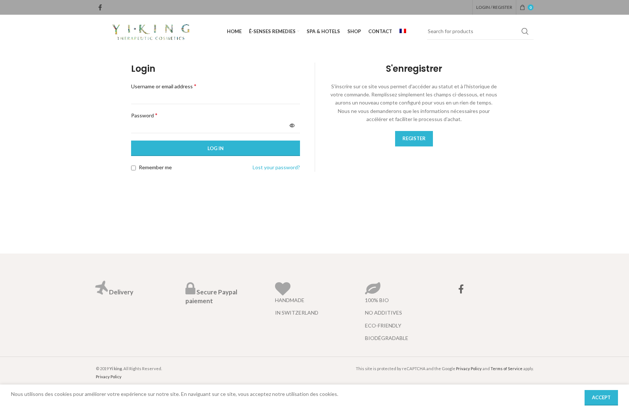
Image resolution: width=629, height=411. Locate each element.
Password (144, 114)
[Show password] (292, 125)
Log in (215, 148)
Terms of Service (507, 368)
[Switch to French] (403, 31)
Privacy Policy (109, 376)
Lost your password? (276, 167)
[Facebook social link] (100, 7)
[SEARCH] (525, 31)
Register (414, 138)
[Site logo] (151, 31)
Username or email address (163, 85)
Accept (601, 397)
